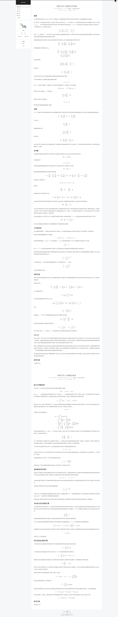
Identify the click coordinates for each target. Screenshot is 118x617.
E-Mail (27, 36)
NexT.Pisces (67, 614)
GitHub (20, 36)
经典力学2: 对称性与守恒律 (67, 6)
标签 (19, 11)
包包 (23, 43)
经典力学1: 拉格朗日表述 (67, 375)
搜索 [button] (19, 17)
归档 (19, 15)
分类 (19, 13)
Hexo (63, 614)
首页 (19, 6)
